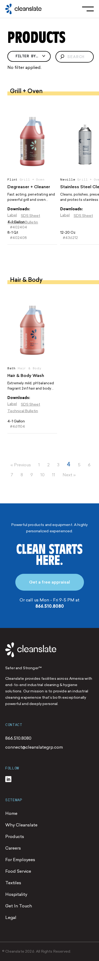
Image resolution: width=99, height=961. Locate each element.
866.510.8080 (49, 606)
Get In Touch (18, 905)
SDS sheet (30, 215)
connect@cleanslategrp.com (34, 747)
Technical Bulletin (22, 411)
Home (11, 813)
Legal (10, 917)
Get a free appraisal (49, 582)
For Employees (20, 859)
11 (53, 474)
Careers (13, 848)
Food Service (18, 871)
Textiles (13, 882)
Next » (69, 474)
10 (42, 474)
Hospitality (16, 894)
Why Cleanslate (21, 824)
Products (14, 836)
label (12, 215)
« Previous (21, 464)
